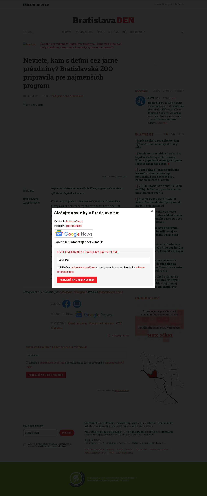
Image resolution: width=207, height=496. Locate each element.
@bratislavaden (74, 225)
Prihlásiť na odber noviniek (77, 279)
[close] (151, 211)
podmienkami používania (83, 267)
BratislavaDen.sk (74, 221)
